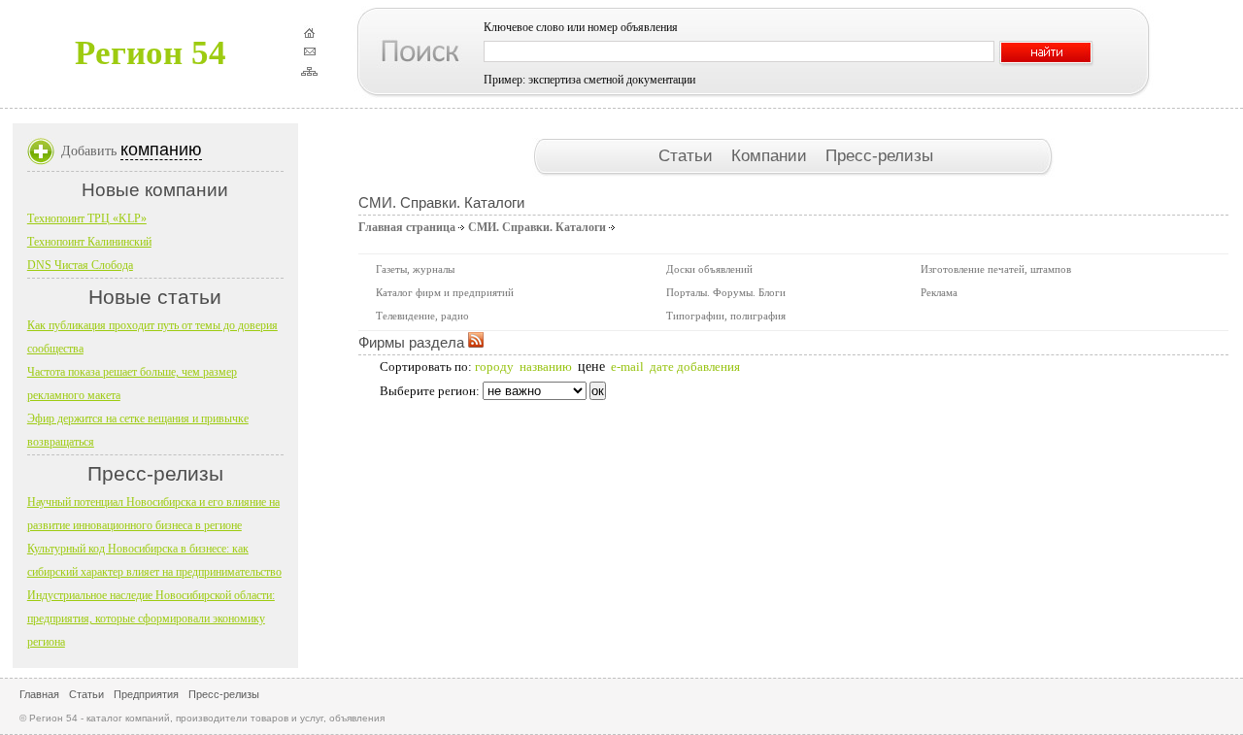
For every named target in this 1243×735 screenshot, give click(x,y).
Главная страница (406, 227)
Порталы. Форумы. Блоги (726, 292)
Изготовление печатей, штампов (996, 269)
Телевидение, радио (422, 315)
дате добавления (695, 366)
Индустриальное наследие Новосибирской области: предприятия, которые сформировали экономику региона (151, 618)
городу (494, 366)
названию (546, 366)
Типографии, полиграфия (726, 315)
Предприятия (146, 694)
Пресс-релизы (879, 155)
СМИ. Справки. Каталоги (537, 227)
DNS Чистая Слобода (80, 265)
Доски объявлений (709, 269)
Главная (39, 694)
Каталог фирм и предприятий (445, 292)
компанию (161, 149)
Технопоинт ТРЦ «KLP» (87, 218)
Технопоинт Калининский (89, 242)
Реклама (939, 292)
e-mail (627, 366)
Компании (771, 155)
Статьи (688, 155)
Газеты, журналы (415, 269)
